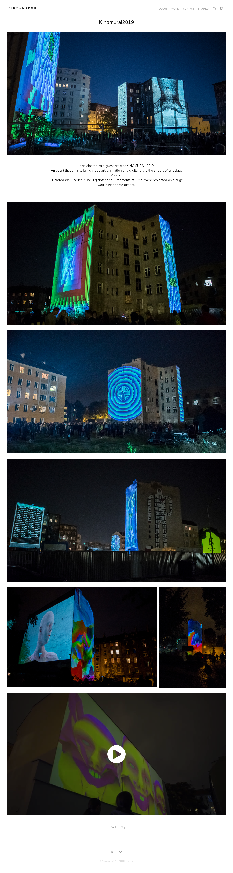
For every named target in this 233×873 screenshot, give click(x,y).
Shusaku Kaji (22, 8)
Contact (188, 8)
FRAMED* (203, 8)
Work (175, 8)
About (163, 8)
